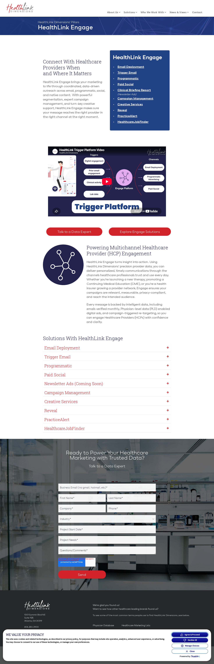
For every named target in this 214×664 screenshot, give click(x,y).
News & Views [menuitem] (178, 12)
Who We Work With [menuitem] (152, 12)
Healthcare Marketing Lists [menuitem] (136, 625)
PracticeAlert (127, 116)
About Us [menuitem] (112, 12)
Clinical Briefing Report (134, 90)
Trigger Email (127, 72)
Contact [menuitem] (197, 12)
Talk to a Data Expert (74, 232)
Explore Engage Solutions (140, 232)
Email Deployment (130, 66)
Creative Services (130, 104)
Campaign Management (135, 98)
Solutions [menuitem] (129, 12)
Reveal (122, 110)
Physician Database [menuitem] (103, 625)
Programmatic (128, 78)
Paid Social (125, 84)
